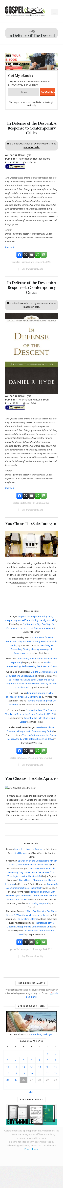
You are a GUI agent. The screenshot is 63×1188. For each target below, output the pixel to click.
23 (55, 1073)
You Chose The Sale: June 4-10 (31, 523)
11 (15, 1066)
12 (23, 1066)
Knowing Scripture (38, 903)
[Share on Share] (19, 255)
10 (7, 1066)
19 (23, 1073)
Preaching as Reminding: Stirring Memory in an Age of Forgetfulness (32, 649)
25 (15, 1079)
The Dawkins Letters (26, 918)
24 (7, 1079)
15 (47, 1066)
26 (23, 1079)
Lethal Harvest (20, 852)
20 (31, 1073)
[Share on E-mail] (32, 255)
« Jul (31, 1091)
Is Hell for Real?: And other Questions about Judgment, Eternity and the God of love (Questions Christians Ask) (31, 683)
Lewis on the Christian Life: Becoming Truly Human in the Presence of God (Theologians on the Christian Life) (31, 872)
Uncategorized (26, 757)
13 (31, 1066)
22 (47, 1073)
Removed (25, 262)
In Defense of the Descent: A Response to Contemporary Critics (31, 128)
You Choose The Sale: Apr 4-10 (31, 778)
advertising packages (41, 1034)
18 (15, 1073)
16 (55, 1066)
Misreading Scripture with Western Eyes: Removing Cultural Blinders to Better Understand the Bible (31, 895)
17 (7, 1073)
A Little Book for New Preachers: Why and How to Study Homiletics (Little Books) (31, 641)
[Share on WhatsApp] (38, 255)
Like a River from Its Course (28, 848)
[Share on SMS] (44, 255)
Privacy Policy (31, 1149)
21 (39, 1073)
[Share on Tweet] (26, 255)
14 (39, 1066)
